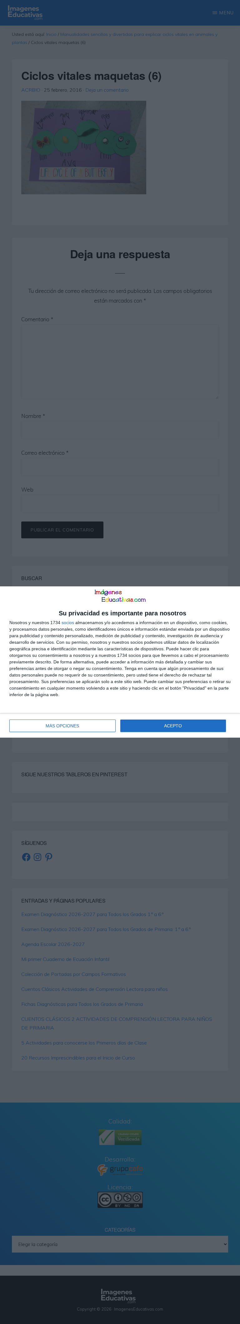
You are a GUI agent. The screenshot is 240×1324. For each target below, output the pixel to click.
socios (68, 622)
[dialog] (120, 662)
